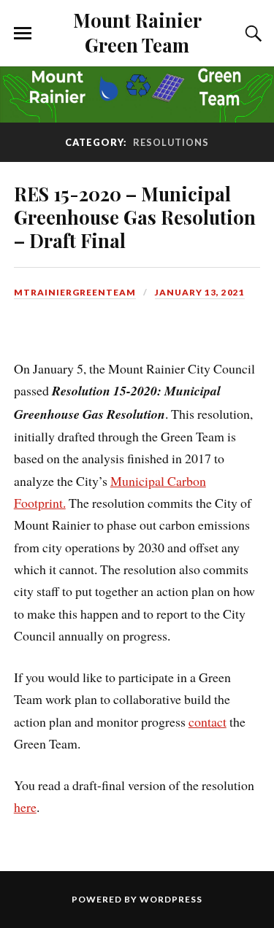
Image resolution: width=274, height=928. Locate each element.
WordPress (171, 899)
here (25, 807)
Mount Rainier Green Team (137, 32)
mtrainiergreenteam (75, 292)
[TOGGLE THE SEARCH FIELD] (251, 33)
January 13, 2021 (200, 292)
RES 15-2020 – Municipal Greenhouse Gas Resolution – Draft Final (135, 216)
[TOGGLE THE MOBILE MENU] (22, 33)
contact (208, 721)
